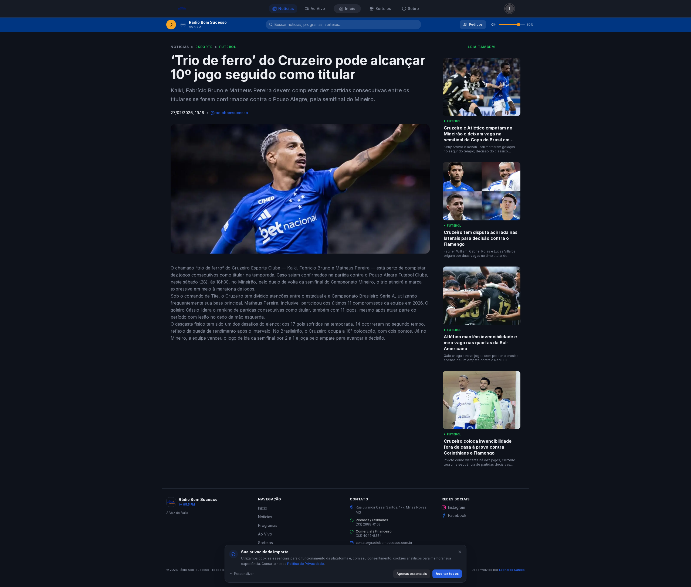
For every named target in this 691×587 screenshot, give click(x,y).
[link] (198, 8)
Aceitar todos (447, 574)
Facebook (457, 515)
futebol (227, 47)
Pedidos (476, 24)
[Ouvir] (171, 24)
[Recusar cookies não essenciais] (460, 552)
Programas (267, 525)
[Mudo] (493, 24)
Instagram (456, 507)
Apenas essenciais (412, 574)
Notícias (180, 47)
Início (262, 508)
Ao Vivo (265, 534)
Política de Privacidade (305, 564)
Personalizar (244, 574)
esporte (203, 47)
